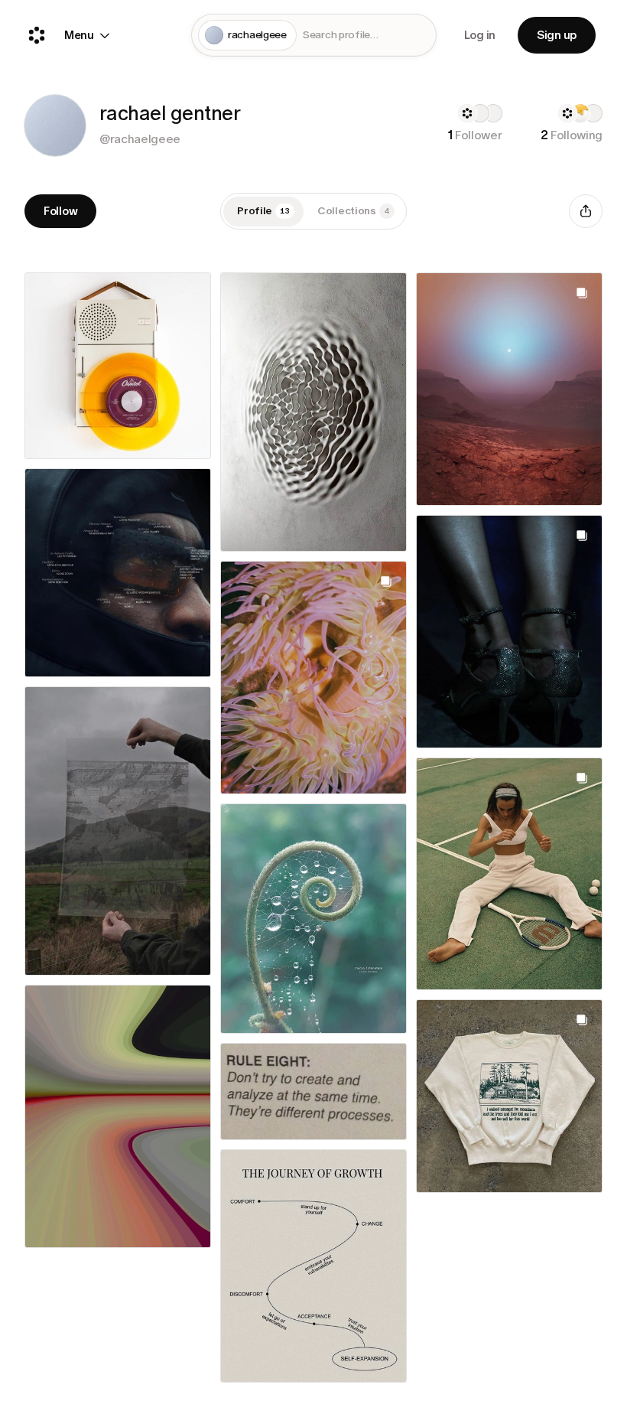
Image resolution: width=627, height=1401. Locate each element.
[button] (55, 125)
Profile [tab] (263, 210)
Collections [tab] (353, 210)
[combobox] (366, 35)
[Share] (586, 211)
